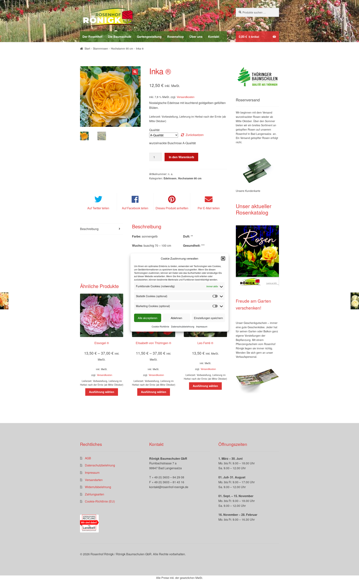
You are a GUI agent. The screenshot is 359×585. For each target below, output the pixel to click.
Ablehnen (176, 318)
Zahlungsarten (94, 494)
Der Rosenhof (92, 36)
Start (87, 48)
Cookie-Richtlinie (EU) (100, 501)
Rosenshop (175, 36)
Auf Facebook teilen (135, 208)
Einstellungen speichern (208, 318)
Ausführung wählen (101, 392)
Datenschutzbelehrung (182, 326)
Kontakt (213, 36)
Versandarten (94, 480)
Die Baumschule (119, 36)
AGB (88, 458)
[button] (223, 258)
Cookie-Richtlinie (160, 326)
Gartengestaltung (149, 36)
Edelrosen (170, 178)
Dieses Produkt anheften (172, 208)
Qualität (154, 130)
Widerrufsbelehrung (98, 487)
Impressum (201, 326)
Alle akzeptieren (147, 318)
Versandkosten (185, 97)
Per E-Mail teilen (209, 208)
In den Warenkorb (181, 157)
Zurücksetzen (195, 135)
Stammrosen (100, 48)
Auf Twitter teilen (98, 208)
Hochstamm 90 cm (122, 48)
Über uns (195, 36)
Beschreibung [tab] (89, 229)
